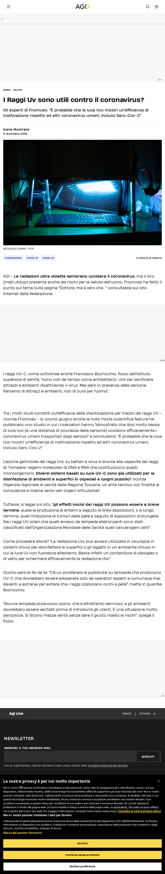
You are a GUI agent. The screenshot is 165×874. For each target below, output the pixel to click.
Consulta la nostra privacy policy (139, 811)
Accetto (82, 843)
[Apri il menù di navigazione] (8, 7)
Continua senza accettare (82, 855)
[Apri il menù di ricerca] (148, 7)
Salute (17, 89)
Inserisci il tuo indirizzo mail (27, 748)
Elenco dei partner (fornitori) (22, 833)
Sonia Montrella (16, 129)
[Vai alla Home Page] (82, 7)
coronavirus (13, 258)
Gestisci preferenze (82, 866)
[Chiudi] (158, 781)
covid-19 (32, 258)
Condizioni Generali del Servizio (108, 765)
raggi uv (48, 258)
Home (6, 89)
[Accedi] (157, 7)
